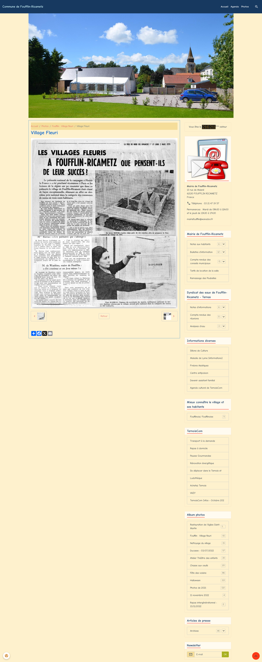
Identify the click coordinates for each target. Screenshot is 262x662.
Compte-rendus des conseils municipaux (200, 261)
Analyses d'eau (197, 326)
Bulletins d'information (201, 252)
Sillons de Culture (199, 350)
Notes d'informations (200, 307)
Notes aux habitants (200, 244)
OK (225, 654)
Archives (194, 631)
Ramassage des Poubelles (203, 278)
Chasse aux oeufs (207, 565)
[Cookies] (6, 655)
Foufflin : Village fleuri (62, 126)
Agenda (235, 6)
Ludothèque (196, 478)
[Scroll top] (256, 656)
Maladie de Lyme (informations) (206, 358)
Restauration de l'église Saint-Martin (207, 526)
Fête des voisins (207, 573)
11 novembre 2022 (207, 595)
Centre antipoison (199, 373)
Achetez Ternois (198, 485)
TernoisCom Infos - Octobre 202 (207, 500)
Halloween (207, 580)
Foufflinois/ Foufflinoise (207, 416)
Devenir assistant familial (202, 380)
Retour (104, 316)
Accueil (224, 6)
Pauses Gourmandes (200, 455)
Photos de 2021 (207, 587)
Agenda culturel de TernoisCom (206, 388)
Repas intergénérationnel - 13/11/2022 (207, 604)
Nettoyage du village (207, 543)
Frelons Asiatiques (199, 365)
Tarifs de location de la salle (204, 270)
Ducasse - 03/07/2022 (207, 550)
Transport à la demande (202, 441)
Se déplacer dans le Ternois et (205, 470)
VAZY (193, 493)
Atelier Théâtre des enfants (207, 558)
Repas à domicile (199, 448)
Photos (245, 6)
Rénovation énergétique (202, 463)
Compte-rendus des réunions (200, 317)
